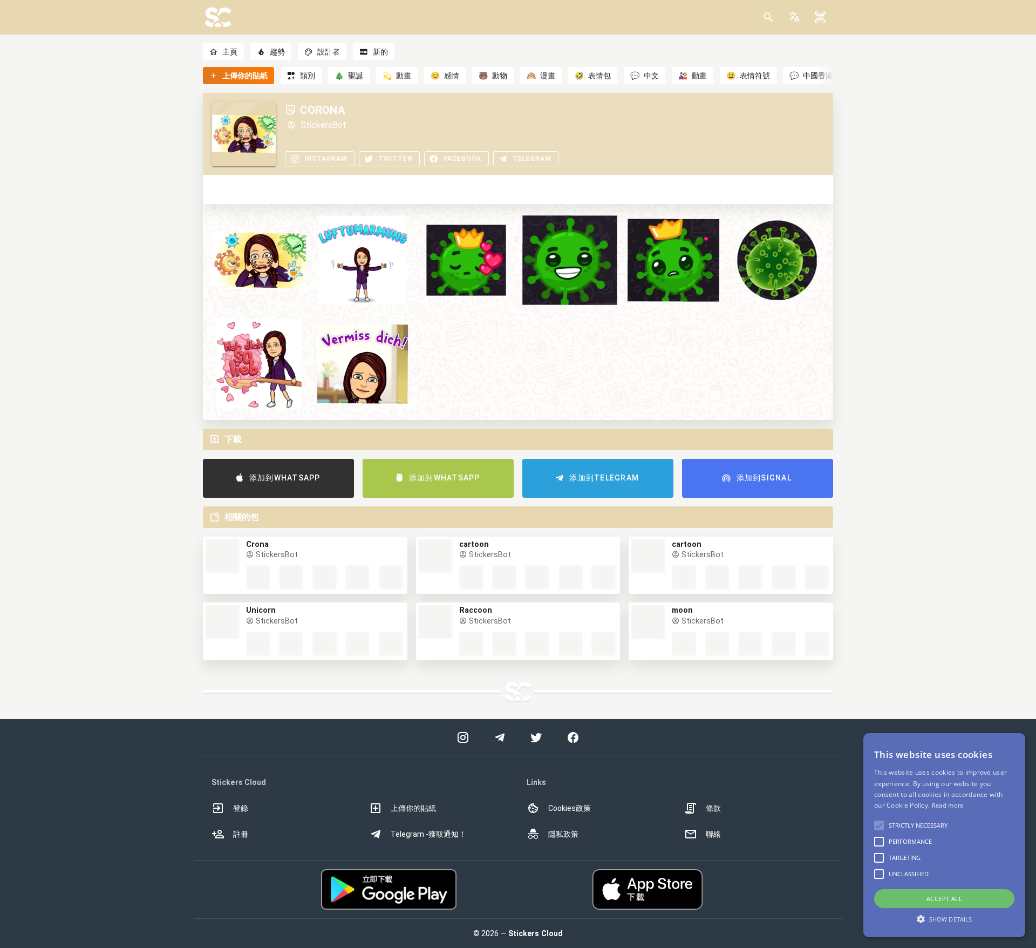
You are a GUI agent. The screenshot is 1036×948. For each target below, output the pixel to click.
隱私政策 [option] (563, 834)
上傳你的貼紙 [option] (413, 808)
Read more (948, 805)
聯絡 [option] (713, 834)
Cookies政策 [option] (569, 808)
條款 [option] (713, 808)
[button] (794, 17)
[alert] (944, 835)
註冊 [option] (240, 834)
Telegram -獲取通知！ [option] (428, 834)
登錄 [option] (240, 808)
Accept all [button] (944, 899)
